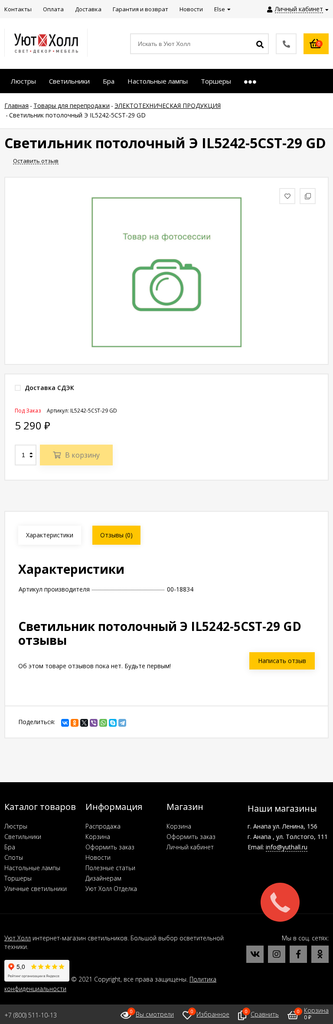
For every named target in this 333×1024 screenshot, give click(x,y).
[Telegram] (122, 723)
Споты (13, 857)
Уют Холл (17, 938)
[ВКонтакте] (65, 723)
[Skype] (113, 723)
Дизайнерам (103, 878)
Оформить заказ (109, 847)
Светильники (22, 836)
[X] (84, 723)
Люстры (15, 826)
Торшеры (18, 878)
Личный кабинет (190, 847)
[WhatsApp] (103, 723)
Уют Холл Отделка (111, 888)
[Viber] (94, 723)
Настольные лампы (32, 868)
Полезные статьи (110, 868)
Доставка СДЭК (48, 388)
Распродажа (103, 826)
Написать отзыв (282, 661)
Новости (98, 857)
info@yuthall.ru (286, 847)
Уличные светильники (35, 888)
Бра (9, 847)
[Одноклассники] (74, 723)
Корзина (97, 836)
